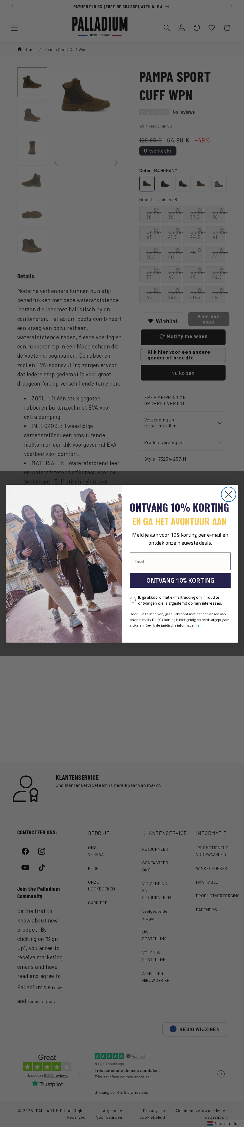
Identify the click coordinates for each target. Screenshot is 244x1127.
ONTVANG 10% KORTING (180, 580)
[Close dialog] (228, 494)
